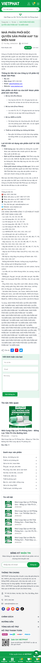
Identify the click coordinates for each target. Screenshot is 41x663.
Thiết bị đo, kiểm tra (9, 476)
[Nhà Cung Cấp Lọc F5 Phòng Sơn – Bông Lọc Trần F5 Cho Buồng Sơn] (20, 417)
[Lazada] (17, 609)
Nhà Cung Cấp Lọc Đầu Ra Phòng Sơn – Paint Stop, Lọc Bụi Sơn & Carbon (25, 540)
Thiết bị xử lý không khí (11, 460)
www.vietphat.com (17, 86)
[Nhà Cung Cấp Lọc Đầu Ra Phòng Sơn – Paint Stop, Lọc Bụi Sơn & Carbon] (8, 539)
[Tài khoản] (28, 3)
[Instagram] (8, 609)
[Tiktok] (22, 609)
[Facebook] (3, 609)
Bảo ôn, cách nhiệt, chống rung (13, 482)
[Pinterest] (16, 350)
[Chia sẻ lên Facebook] (12, 350)
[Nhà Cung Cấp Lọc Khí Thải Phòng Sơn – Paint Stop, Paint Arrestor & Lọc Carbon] (8, 522)
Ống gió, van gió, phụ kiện (12, 466)
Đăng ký (33, 565)
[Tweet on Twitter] (21, 350)
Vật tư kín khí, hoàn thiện (11, 463)
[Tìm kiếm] (37, 9)
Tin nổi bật (8, 497)
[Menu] (38, 3)
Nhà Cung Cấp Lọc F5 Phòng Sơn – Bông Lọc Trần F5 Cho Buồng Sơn (20, 432)
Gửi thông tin (10, 394)
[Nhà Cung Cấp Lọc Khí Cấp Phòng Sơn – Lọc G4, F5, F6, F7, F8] (8, 531)
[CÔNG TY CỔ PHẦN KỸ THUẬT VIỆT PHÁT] (10, 4)
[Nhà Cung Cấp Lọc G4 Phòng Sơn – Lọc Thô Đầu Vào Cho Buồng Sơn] (8, 513)
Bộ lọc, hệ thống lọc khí (11, 457)
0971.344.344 (9, 600)
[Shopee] (13, 609)
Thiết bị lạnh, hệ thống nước (12, 488)
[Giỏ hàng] (33, 3)
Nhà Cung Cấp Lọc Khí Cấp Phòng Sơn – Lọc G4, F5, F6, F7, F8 (26, 531)
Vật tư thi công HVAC (10, 485)
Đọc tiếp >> (5, 445)
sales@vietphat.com (11, 603)
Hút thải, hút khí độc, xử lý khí (13, 473)
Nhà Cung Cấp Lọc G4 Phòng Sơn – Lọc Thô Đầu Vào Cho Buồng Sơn (26, 513)
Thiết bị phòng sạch (9, 479)
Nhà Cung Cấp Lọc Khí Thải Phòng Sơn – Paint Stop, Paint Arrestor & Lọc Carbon (26, 522)
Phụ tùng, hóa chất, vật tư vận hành (15, 470)
